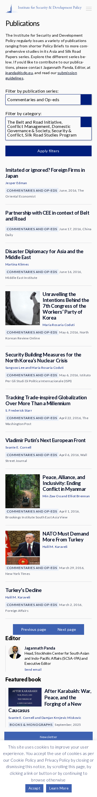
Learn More (58, 788)
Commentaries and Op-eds (32, 190)
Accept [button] (34, 788)
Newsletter (48, 737)
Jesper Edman (16, 183)
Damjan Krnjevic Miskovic (61, 718)
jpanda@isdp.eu (19, 72)
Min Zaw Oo (52, 496)
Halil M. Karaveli (55, 547)
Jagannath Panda (40, 648)
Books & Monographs (31, 725)
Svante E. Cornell (18, 447)
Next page (67, 629)
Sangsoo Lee (15, 368)
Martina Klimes (17, 264)
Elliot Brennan (79, 496)
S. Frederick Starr (18, 410)
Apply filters (48, 151)
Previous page (33, 629)
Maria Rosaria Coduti (59, 325)
